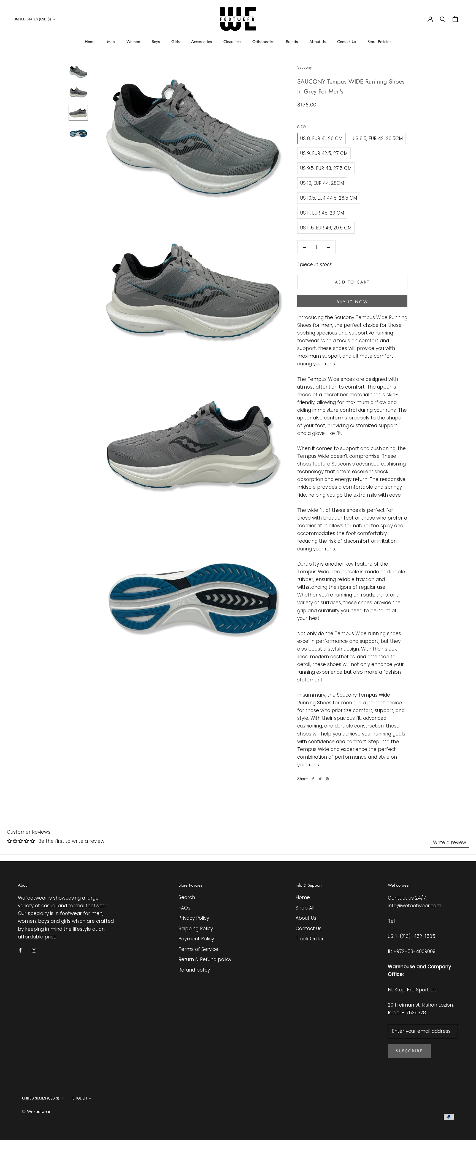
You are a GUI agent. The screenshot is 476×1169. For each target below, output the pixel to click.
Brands (292, 42)
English (79, 1098)
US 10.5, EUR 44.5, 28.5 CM (328, 198)
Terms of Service (198, 949)
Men (111, 42)
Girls (175, 42)
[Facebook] (313, 778)
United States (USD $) (32, 19)
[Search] (443, 19)
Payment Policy (196, 938)
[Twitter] (320, 778)
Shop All (305, 908)
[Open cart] (455, 19)
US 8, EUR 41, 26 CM (321, 138)
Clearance (232, 42)
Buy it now (352, 302)
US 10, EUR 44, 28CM (322, 183)
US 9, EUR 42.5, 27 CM (324, 153)
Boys (156, 42)
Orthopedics (263, 42)
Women (133, 42)
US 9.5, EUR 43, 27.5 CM (325, 168)
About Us (317, 42)
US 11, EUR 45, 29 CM (322, 213)
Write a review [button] (449, 842)
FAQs (184, 908)
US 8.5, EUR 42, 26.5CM (378, 138)
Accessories (201, 42)
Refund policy (194, 970)
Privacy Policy (193, 918)
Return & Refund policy (204, 959)
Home (90, 42)
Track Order (310, 938)
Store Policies (379, 42)
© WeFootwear (36, 1111)
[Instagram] (34, 950)
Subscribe (409, 1051)
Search (186, 897)
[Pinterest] (327, 778)
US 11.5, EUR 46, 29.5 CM (325, 227)
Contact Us (346, 42)
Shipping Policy (195, 928)
